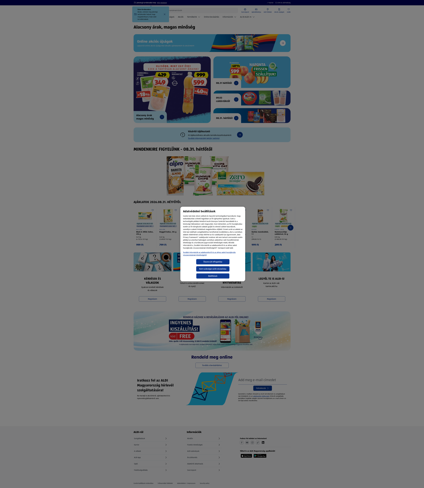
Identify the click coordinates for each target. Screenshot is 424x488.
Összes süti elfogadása (212, 261)
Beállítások (212, 276)
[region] (212, 244)
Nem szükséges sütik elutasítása (212, 268)
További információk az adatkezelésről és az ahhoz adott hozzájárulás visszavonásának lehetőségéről (209, 253)
